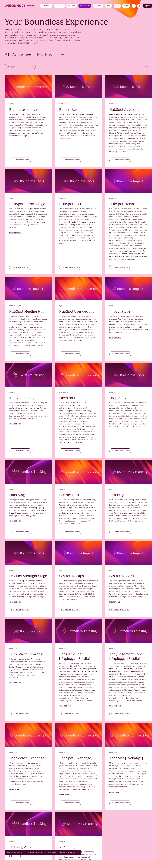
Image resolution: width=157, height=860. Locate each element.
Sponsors (98, 6)
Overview (45, 6)
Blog (108, 6)
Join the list (70, 853)
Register (147, 6)
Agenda (58, 6)
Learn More (36, 43)
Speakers (71, 6)
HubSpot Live (114, 602)
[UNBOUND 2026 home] (21, 5)
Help (117, 6)
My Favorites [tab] (51, 55)
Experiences (85, 6)
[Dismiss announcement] (77, 852)
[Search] (134, 6)
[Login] (139, 6)
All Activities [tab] (18, 55)
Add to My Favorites (21, 160)
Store (126, 6)
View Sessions (15, 232)
